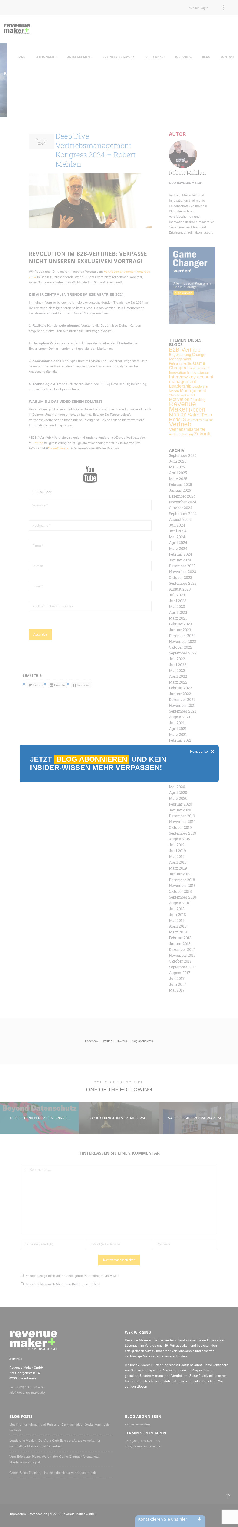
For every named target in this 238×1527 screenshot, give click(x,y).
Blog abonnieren (91, 759)
